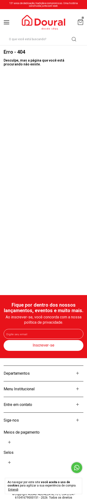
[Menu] (7, 22)
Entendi (13, 489)
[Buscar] (73, 39)
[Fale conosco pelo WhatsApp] (76, 467)
